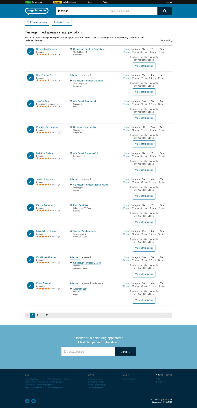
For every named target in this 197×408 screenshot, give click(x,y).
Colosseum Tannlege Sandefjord (88, 49)
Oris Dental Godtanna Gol (85, 153)
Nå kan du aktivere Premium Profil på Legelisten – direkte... (48, 379)
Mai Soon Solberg (44, 153)
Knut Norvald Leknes (46, 257)
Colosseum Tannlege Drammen (88, 81)
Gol (74, 159)
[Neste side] (169, 315)
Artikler (106, 2)
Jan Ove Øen (42, 101)
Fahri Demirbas (80, 205)
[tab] (75, 75)
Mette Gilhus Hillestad (46, 231)
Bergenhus (77, 268)
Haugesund (77, 133)
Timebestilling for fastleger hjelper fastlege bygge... (44, 382)
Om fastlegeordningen (96, 382)
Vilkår (158, 379)
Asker (75, 294)
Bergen (85, 268)
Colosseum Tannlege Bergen (87, 263)
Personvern (160, 382)
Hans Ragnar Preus (45, 75)
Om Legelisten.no (95, 379)
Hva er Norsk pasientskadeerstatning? (39, 385)
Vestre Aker (77, 237)
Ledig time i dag (61, 22)
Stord (75, 107)
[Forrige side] (164, 315)
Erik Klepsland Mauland (47, 127)
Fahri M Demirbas (44, 205)
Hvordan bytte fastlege (97, 385)
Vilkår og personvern (164, 375)
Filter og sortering (38, 22)
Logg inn (169, 2)
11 (47, 315)
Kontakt (125, 375)
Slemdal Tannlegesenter (84, 231)
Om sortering (166, 40)
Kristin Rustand (43, 283)
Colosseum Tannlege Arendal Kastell (90, 185)
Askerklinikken (80, 289)
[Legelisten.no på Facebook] (27, 401)
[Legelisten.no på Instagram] (33, 401)
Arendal (76, 190)
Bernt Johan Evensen (46, 49)
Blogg (90, 2)
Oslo (85, 237)
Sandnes (76, 211)
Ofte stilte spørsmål (95, 388)
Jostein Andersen (44, 179)
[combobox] (80, 11)
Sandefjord (77, 55)
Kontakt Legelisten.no (130, 379)
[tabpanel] (92, 52)
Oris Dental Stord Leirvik (84, 101)
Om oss (91, 375)
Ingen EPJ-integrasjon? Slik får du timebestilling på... (45, 388)
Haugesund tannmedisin (84, 127)
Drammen (77, 86)
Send (124, 351)
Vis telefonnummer (144, 66)
